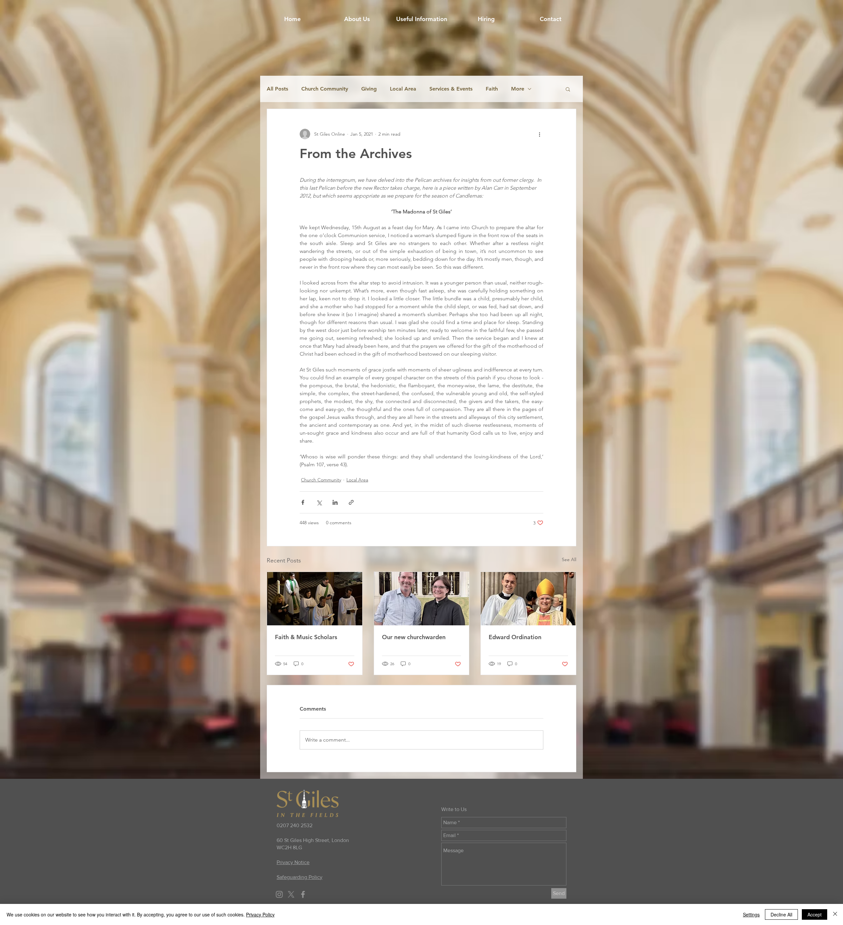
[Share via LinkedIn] (335, 502)
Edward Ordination (515, 637)
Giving (369, 89)
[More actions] (539, 134)
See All (569, 559)
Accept (814, 914)
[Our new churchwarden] (421, 598)
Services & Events (451, 89)
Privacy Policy (260, 914)
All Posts (277, 89)
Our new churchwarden (414, 637)
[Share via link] (351, 502)
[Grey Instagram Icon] (279, 894)
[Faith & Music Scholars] (314, 598)
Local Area (403, 89)
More (517, 89)
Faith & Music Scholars (306, 637)
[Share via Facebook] (303, 502)
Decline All (781, 914)
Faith (492, 89)
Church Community (324, 89)
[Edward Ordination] (528, 598)
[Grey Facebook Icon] (303, 894)
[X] (291, 894)
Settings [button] (751, 914)
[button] (421, 19)
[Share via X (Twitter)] (319, 502)
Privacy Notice (293, 862)
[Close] (835, 914)
